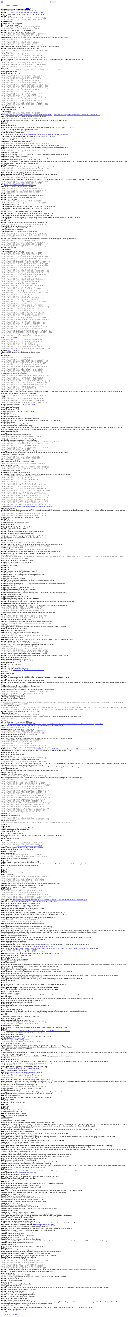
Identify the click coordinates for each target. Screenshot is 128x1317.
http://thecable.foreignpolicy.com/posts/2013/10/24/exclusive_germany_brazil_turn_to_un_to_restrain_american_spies (49, 900)
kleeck (3, 406)
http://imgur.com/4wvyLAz (16, 695)
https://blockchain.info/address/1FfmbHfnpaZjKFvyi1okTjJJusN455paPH (29, 975)
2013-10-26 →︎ (16, 5)
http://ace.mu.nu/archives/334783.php (24, 1172)
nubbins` (4, 12)
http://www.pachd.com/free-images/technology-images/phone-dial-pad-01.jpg (91, 975)
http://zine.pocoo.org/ (21, 668)
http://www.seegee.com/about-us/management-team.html (24, 1072)
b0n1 (2, 334)
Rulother (4, 826)
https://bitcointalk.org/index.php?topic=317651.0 (27, 12)
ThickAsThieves (6, 883)
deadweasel (4, 729)
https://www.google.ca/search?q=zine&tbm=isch (28, 670)
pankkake (4, 21)
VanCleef (4, 621)
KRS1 (3, 109)
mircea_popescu (6, 52)
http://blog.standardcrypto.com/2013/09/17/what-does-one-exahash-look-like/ (44, 134)
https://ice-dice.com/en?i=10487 (58, 37)
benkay (3, 828)
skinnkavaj (4, 46)
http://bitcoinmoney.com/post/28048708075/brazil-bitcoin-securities (30, 506)
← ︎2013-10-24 (5, 5)
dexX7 (3, 14)
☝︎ (43, 711)
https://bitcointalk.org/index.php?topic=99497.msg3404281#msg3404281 (29, 115)
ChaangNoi (5, 106)
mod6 (3, 1025)
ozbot (2, 116)
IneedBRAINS (6, 37)
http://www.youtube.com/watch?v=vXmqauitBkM (20, 185)
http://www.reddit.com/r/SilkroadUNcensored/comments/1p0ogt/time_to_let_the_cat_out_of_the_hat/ (38, 1031)
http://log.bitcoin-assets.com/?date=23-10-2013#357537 (25, 711)
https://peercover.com (29, 404)
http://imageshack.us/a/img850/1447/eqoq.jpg (22, 197)
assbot (3, 10)
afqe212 (3, 337)
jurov (2, 630)
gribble (3, 557)
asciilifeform (5, 140)
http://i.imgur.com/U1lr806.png (44, 1225)
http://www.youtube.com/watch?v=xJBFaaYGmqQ (22, 1068)
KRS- (3, 625)
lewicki (3, 813)
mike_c (3, 68)
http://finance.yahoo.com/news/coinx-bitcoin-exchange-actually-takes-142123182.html (36, 1045)
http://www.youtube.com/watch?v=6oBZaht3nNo (21, 907)
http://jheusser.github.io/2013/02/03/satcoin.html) (25, 159)
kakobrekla (5, 373)
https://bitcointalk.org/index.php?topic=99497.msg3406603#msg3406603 (77, 115)
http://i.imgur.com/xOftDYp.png (43, 946)
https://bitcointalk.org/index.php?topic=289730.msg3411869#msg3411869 (36, 883)
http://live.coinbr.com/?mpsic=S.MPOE (30, 846)
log (2, 2)
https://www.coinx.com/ (16, 1038)
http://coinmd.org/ (14, 350)
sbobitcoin (4, 391)
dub (2, 25)
